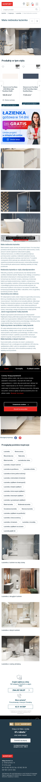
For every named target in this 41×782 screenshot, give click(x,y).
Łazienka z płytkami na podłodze (14, 513)
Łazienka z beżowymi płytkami (13, 495)
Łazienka (18, 13)
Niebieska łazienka (24, 504)
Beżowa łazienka (27, 509)
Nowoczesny (19, 451)
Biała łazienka (8, 504)
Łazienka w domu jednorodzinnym (15, 473)
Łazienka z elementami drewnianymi (16, 478)
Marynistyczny (8, 456)
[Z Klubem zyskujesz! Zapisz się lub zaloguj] (28, 4)
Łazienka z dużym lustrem (12, 465)
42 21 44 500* (20, 707)
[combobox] (18, 9)
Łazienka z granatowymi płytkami (14, 500)
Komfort (4, 13)
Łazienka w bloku (29, 469)
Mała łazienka (8, 460)
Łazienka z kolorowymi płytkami (14, 491)
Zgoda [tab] (6, 368)
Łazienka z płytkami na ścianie (13, 526)
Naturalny (21, 456)
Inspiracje (11, 13)
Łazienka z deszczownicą (12, 518)
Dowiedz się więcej (17, 393)
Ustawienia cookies (19, 404)
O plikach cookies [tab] (33, 368)
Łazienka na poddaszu (11, 469)
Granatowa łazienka (10, 509)
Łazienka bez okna (24, 460)
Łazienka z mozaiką (28, 522)
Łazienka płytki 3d (9, 531)
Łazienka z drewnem (10, 522)
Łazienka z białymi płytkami (13, 487)
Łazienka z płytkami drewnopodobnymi (16, 482)
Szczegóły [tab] (19, 368)
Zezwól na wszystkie (20, 409)
